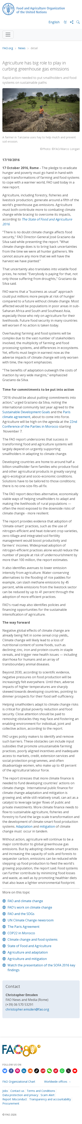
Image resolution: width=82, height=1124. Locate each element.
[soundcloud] (30, 1070)
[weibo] (55, 1070)
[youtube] (74, 1070)
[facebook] (11, 1070)
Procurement (10, 1103)
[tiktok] (36, 1070)
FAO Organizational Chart (18, 1081)
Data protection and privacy (20, 1095)
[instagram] (17, 1070)
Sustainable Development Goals (26, 412)
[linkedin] (23, 1070)
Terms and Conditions (41, 1091)
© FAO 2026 (9, 1114)
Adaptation (24, 826)
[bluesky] (4, 1070)
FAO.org (7, 48)
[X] (68, 1070)
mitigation (47, 826)
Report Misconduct (14, 1099)
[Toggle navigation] (8, 35)
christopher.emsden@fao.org (27, 1009)
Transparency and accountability (50, 1099)
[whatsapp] (62, 1070)
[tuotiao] (43, 1070)
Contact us (17, 1091)
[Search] (76, 22)
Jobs (5, 1091)
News (21, 48)
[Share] (70, 22)
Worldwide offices (56, 1081)
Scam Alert (48, 1095)
